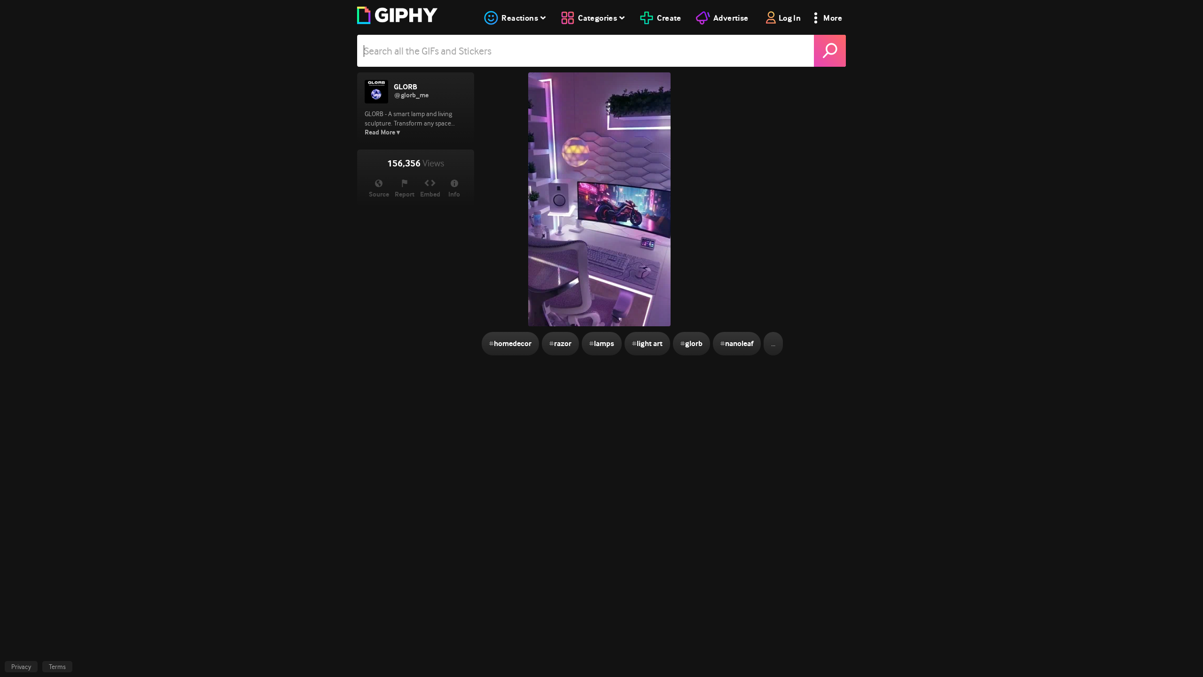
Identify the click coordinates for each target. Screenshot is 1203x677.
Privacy (21, 666)
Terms (57, 666)
